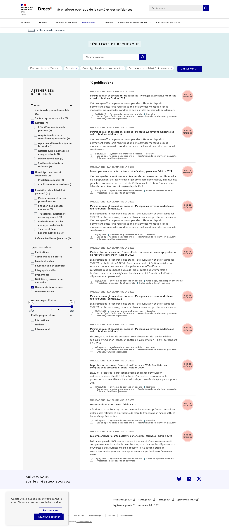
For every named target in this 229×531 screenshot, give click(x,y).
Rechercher (206, 8)
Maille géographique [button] (43, 315)
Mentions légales (95, 515)
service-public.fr (146, 505)
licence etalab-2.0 (84, 521)
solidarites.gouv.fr (122, 499)
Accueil (31, 30)
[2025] (72, 306)
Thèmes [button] (36, 105)
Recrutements (126, 515)
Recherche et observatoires (132, 22)
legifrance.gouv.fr (122, 505)
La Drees (25, 22)
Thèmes (43, 22)
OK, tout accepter (49, 517)
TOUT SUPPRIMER (188, 68)
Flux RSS (111, 515)
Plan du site (79, 515)
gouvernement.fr (186, 499)
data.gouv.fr (164, 499)
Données (108, 22)
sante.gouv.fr (145, 499)
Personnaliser (51, 510)
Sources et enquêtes (66, 22)
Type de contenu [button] (41, 247)
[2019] (31, 306)
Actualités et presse (166, 22)
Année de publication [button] (44, 300)
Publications (88, 22)
